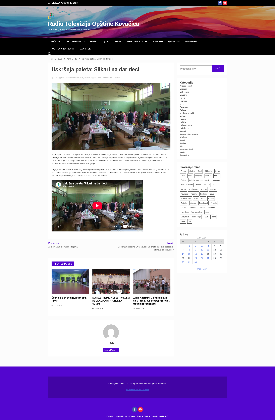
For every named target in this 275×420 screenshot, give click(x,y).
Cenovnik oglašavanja (165, 41)
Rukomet (211, 208)
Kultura (183, 110)
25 (208, 258)
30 (196, 262)
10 (202, 250)
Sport (182, 140)
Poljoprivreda (186, 125)
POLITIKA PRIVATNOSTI (62, 49)
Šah (189, 221)
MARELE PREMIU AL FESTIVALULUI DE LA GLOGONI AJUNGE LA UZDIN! (111, 300)
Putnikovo (184, 128)
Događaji (199, 176)
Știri (106, 41)
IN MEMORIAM (187, 185)
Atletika (192, 171)
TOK (55, 78)
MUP (196, 199)
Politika (183, 122)
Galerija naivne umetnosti (199, 180)
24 (202, 258)
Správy (94, 41)
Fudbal (183, 180)
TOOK (206, 217)
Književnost (193, 189)
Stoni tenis (209, 212)
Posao (183, 208)
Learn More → (111, 350)
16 (196, 254)
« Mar (198, 269)
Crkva (217, 171)
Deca (99, 78)
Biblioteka (208, 171)
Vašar (183, 221)
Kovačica (184, 107)
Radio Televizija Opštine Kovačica (93, 23)
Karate (183, 189)
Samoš (183, 131)
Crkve (183, 176)
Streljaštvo (185, 217)
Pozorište (192, 208)
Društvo (87, 78)
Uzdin (182, 152)
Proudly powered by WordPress (121, 416)
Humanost (216, 180)
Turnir (213, 217)
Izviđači (207, 185)
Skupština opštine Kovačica (191, 212)
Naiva (203, 199)
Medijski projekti (137, 41)
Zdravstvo (184, 155)
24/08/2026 (57, 306)
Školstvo (183, 137)
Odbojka (184, 203)
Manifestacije (107, 78)
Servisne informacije (189, 134)
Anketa (183, 171)
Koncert (204, 189)
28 (183, 262)
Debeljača (184, 92)
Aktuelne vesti (75, 41)
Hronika (183, 101)
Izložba (198, 185)
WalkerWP (163, 416)
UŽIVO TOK (85, 49)
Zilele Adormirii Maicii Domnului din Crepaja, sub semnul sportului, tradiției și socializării (151, 300)
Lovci (212, 194)
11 (208, 250)
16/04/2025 (65, 78)
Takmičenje (196, 217)
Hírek (118, 41)
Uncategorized (186, 149)
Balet (200, 171)
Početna (55, 41)
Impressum (190, 41)
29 (189, 262)
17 (202, 254)
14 (183, 254)
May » (205, 269)
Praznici (202, 208)
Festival (208, 176)
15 (189, 254)
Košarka (194, 194)
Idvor (182, 104)
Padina (183, 119)
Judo (215, 185)
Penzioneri (203, 203)
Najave (211, 199)
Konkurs (213, 189)
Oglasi (182, 116)
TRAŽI (218, 69)
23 (196, 258)
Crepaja (183, 89)
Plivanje (214, 203)
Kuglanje (203, 194)
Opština (193, 203)
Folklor (217, 176)
